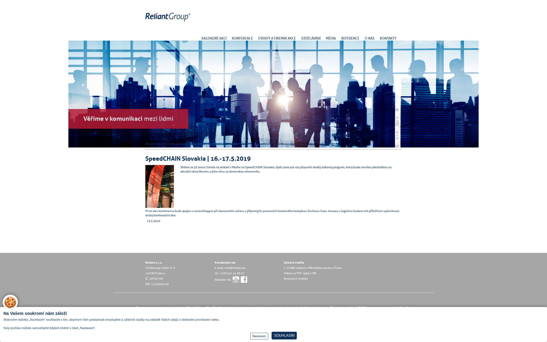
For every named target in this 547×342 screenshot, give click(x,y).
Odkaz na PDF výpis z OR (300, 273)
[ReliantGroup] (168, 21)
